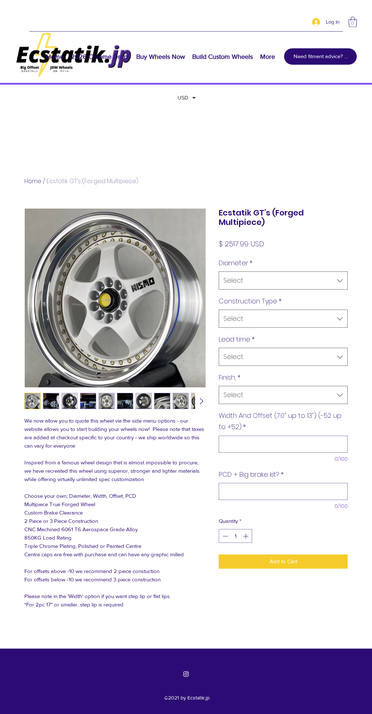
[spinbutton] (236, 536)
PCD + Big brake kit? (251, 474)
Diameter (235, 262)
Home (32, 181)
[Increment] (246, 536)
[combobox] (283, 280)
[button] (352, 22)
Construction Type (250, 301)
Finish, (229, 377)
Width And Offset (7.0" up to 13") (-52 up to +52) (280, 421)
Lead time (237, 339)
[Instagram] (186, 674)
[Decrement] (225, 536)
